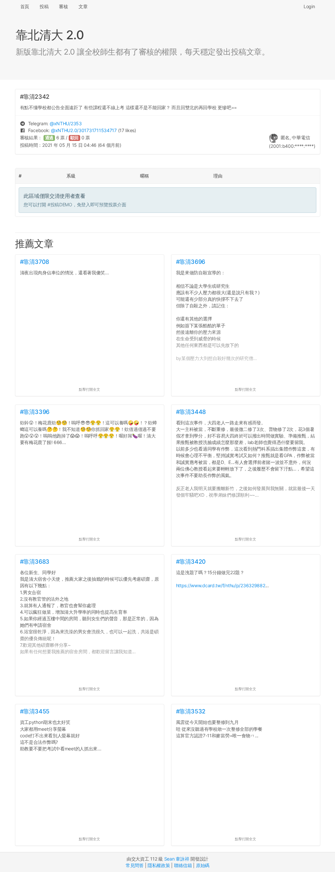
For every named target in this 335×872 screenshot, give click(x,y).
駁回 (74, 137)
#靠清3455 (34, 711)
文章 (83, 6)
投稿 (44, 6)
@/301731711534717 (84, 130)
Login (309, 6)
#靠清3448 (191, 411)
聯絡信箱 (183, 865)
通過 (49, 137)
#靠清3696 (190, 261)
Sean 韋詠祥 (176, 859)
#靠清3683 (34, 561)
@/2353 (66, 123)
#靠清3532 (190, 711)
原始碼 (202, 865)
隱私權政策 (159, 865)
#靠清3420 (191, 561)
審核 (63, 6)
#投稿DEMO (59, 204)
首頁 (24, 6)
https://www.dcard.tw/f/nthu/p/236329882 (220, 585)
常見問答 (135, 865)
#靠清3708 (34, 261)
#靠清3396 (34, 411)
